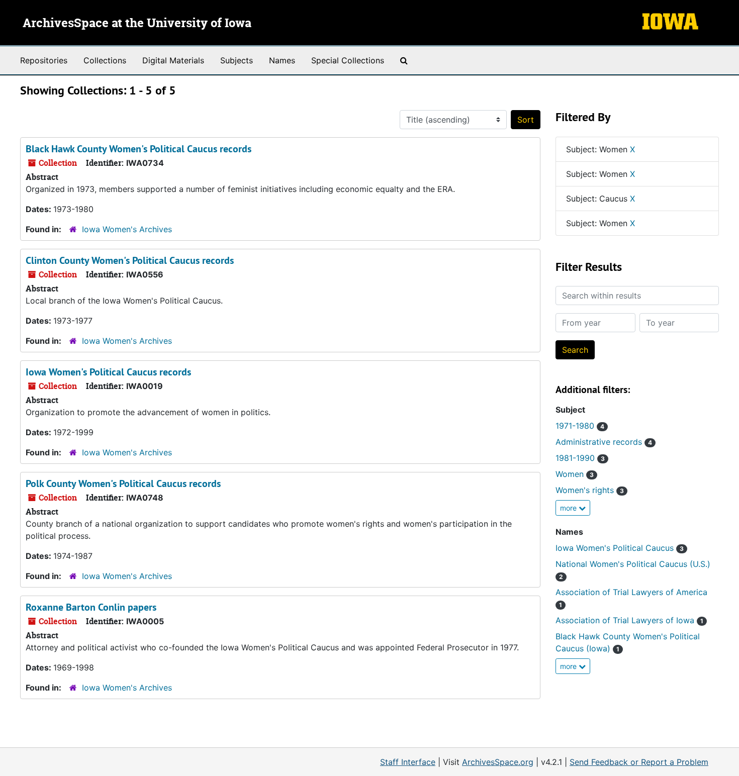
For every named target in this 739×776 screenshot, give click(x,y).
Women (575, 474)
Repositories (43, 60)
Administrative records (604, 442)
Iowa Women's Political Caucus (620, 548)
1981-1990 (580, 458)
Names (282, 60)
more (569, 508)
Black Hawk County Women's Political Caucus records (138, 148)
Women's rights (590, 490)
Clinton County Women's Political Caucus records (130, 260)
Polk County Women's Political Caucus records (123, 483)
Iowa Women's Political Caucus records (108, 371)
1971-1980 (580, 426)
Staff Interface (407, 762)
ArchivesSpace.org (497, 762)
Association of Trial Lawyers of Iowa (629, 620)
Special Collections (347, 60)
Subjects (236, 60)
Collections (104, 60)
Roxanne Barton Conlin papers (91, 607)
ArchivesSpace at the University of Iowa (137, 23)
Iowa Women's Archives (127, 229)
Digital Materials (173, 60)
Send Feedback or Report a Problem (639, 762)
